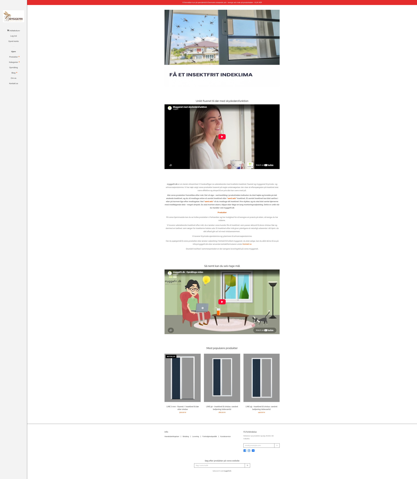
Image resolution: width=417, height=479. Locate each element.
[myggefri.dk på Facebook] (244, 451)
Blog (14, 73)
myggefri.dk (227, 471)
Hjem (13, 51)
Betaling (186, 436)
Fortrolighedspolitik (209, 436)
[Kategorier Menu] (19, 62)
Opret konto (13, 41)
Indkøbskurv (14, 31)
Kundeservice (225, 436)
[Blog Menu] (17, 72)
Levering (195, 436)
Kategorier (13, 62)
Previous (169, 48)
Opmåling (13, 67)
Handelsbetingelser (172, 436)
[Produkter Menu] (19, 56)
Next (275, 48)
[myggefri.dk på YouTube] (253, 451)
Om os (13, 78)
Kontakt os (13, 83)
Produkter (13, 57)
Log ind (13, 36)
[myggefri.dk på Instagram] (249, 451)
